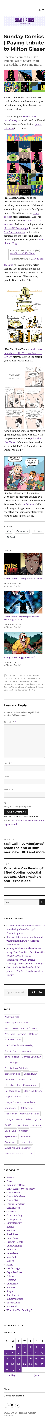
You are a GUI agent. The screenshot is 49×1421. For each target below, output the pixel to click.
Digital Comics (14, 1223)
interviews (29, 1102)
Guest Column (14, 1245)
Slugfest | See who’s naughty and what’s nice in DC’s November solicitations (25, 941)
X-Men (29, 1153)
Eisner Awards (31, 1085)
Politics (10, 1276)
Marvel (19, 1119)
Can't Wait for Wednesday (19, 1045)
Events (10, 1226)
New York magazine (14, 232)
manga (9, 1119)
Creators (11, 1211)
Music (10, 1264)
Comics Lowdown (31, 1056)
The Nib (31, 690)
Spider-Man (11, 1136)
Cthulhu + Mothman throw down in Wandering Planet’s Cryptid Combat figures (26, 929)
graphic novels (13, 1096)
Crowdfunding (14, 1215)
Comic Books (13, 1192)
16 (18, 1358)
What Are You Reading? (18, 1148)
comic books (12, 1056)
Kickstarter (11, 1113)
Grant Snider (9, 681)
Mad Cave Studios (29, 1113)
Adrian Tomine (19, 678)
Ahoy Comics (12, 1017)
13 (42, 1352)
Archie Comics (29, 1028)
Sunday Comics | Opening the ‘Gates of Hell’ (23, 579)
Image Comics (13, 1102)
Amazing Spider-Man (16, 1022)
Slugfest (23, 1131)
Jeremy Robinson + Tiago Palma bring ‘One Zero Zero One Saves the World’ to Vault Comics (26, 952)
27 (42, 1364)
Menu (41, 10)
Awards (10, 1177)
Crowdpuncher (14, 1219)
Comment (10, 722)
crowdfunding (12, 1074)
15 (13, 1358)
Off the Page (13, 1268)
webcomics (26, 1142)
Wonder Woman (14, 1153)
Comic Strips (13, 1200)
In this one (28, 504)
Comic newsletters (14, 1395)
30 (18, 1369)
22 (12, 1364)
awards (22, 1034)
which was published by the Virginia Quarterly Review (23, 353)
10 (24, 1352)
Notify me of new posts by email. (18, 806)
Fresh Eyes (12, 1234)
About (7, 1389)
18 (30, 1358)
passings (23, 1125)
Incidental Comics (24, 681)
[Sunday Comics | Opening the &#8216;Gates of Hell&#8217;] (23, 564)
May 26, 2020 (39, 259)
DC (39, 678)
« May (12, 1375)
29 (12, 1369)
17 (24, 1358)
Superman (10, 1142)
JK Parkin (12, 675)
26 (36, 1364)
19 (36, 1358)
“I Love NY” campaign (16, 228)
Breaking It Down (16, 1185)
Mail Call (11, 1257)
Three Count (13, 1302)
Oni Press (10, 1125)
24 (24, 1364)
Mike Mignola (33, 1119)
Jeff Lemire (27, 1108)
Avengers (10, 1034)
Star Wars (26, 1136)
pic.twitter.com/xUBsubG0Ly (22, 253)
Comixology (11, 1062)
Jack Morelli (11, 1108)
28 (6, 1369)
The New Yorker (20, 690)
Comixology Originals (16, 1068)
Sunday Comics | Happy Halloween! (19, 657)
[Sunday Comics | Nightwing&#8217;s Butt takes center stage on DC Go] (23, 602)
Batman (33, 1034)
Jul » (36, 1375)
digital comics (12, 1085)
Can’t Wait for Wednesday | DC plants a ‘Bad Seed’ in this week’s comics (25, 971)
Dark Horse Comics (15, 1079)
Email (8, 776)
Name (8, 763)
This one (8, 265)
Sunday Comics (15, 1298)
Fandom (11, 1230)
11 (30, 1352)
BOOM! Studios (13, 1039)
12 (36, 1352)
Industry (11, 1249)
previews (36, 1125)
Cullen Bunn (30, 1074)
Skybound (10, 1131)
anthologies (11, 1028)
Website (8, 789)
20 (42, 1358)
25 (30, 1364)
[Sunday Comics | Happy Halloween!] (23, 643)
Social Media (13, 1295)
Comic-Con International (18, 1051)
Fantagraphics (12, 1091)
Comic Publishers (16, 1196)
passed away (10, 120)
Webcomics (13, 1306)
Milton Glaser (30, 116)
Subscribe (36, 992)
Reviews (11, 1287)
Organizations (14, 1272)
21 (7, 1364)
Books (10, 1181)
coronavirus (32, 678)
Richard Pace (30, 684)
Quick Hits (12, 1283)
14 (7, 1358)
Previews (11, 1280)
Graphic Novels (15, 1242)
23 (18, 1364)
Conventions (13, 1207)
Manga (10, 1261)
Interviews (12, 1253)
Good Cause (13, 1238)
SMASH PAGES (10, 1413)
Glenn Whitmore (33, 1091)
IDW (26, 1096)
